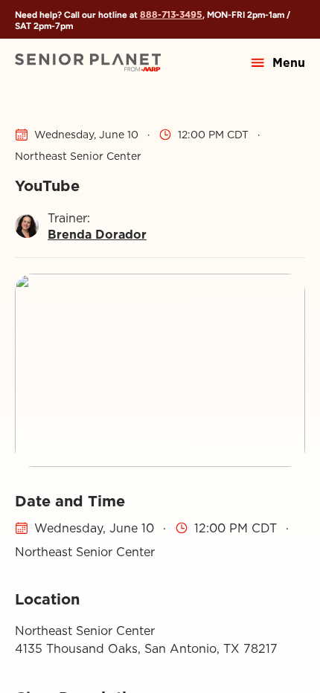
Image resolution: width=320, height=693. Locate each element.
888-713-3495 (171, 14)
